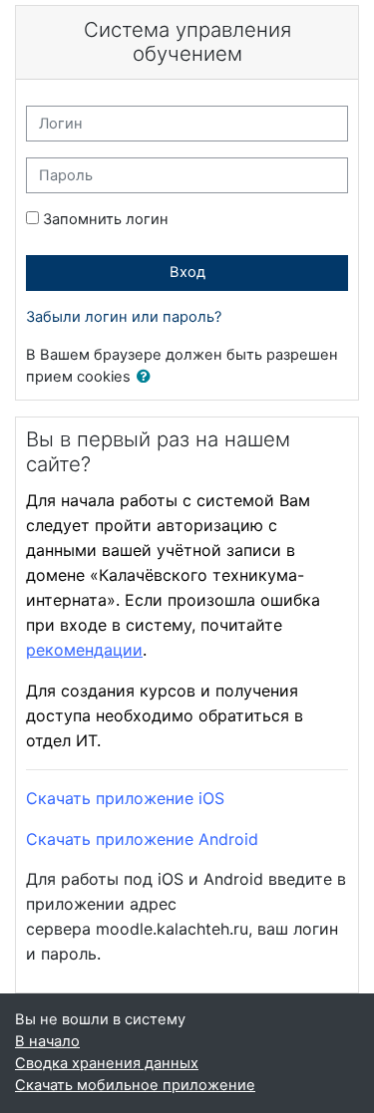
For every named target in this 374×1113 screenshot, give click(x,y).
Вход (187, 272)
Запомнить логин (106, 219)
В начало (47, 1041)
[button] (148, 378)
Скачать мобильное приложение (135, 1085)
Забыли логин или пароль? (123, 317)
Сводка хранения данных (106, 1063)
